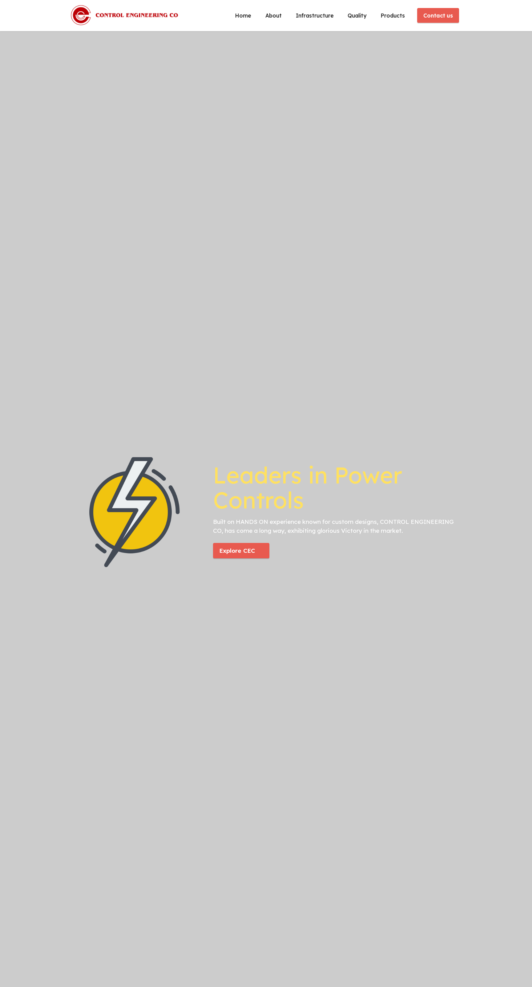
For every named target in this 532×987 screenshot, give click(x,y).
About (273, 15)
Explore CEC (237, 550)
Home (243, 15)
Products (393, 15)
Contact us (438, 15)
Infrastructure (315, 15)
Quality (357, 15)
